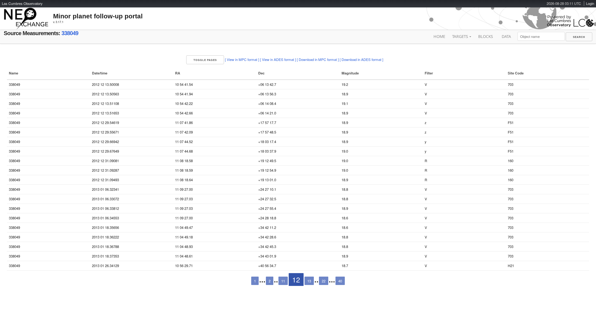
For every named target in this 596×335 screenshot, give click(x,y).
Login (590, 3)
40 (340, 280)
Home (439, 36)
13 (309, 280)
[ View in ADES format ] (278, 59)
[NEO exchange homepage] (26, 14)
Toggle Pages (205, 60)
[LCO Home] (570, 25)
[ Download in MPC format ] (318, 59)
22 (323, 280)
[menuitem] (579, 36)
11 (283, 280)
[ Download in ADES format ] (361, 59)
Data (506, 36)
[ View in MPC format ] (242, 59)
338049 (69, 33)
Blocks (485, 36)
